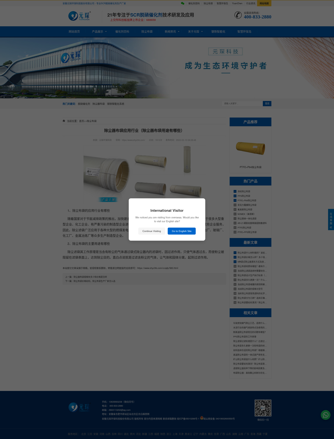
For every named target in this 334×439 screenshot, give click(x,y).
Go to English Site (182, 231)
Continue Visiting (151, 231)
